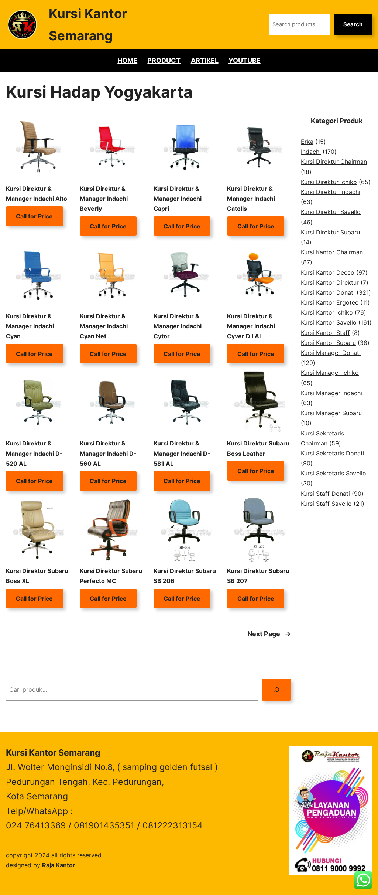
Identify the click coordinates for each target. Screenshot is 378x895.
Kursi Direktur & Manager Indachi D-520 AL (34, 453)
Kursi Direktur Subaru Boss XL (37, 575)
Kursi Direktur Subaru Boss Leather (258, 448)
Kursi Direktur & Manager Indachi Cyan (30, 326)
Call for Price (34, 216)
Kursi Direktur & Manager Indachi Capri (178, 198)
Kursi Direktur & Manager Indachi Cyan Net (104, 326)
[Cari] (276, 689)
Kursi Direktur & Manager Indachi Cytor (178, 326)
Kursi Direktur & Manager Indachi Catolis (251, 198)
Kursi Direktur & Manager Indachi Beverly (104, 198)
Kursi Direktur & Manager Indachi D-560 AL (108, 453)
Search (352, 24)
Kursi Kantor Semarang (53, 752)
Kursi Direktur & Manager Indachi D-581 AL (182, 453)
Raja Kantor (58, 865)
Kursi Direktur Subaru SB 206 (185, 575)
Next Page (269, 634)
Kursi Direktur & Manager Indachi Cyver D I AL (251, 326)
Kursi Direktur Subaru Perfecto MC (111, 575)
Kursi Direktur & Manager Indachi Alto (36, 193)
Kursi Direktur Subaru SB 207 (258, 575)
